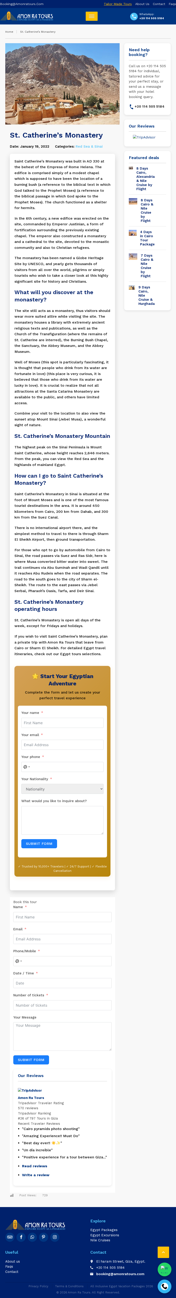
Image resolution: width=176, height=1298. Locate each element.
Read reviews (34, 1166)
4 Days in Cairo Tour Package (147, 238)
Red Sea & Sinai (89, 146)
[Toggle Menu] (91, 16)
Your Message (24, 1017)
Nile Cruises (100, 1240)
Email (17, 929)
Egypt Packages (104, 1230)
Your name (30, 713)
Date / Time (23, 973)
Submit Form (31, 1060)
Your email (30, 735)
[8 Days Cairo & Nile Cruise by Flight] (133, 210)
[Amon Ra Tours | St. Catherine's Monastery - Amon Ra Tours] (26, 16)
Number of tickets (28, 995)
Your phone (31, 757)
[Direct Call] (164, 1284)
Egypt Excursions (104, 1235)
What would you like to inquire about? (54, 801)
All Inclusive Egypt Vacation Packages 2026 (121, 1286)
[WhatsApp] (164, 1267)
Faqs (172, 4)
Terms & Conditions (69, 1286)
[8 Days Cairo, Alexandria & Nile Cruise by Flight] (131, 178)
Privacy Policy (38, 1286)
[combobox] (18, 961)
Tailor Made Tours (118, 4)
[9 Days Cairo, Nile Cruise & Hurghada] (132, 295)
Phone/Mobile (24, 951)
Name (18, 907)
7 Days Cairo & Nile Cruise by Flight (147, 265)
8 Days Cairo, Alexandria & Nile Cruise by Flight (145, 178)
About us (142, 4)
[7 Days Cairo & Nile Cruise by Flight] (133, 265)
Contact (159, 4)
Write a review (35, 1175)
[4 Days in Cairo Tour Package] (133, 238)
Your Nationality (34, 779)
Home (9, 31)
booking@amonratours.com (22, 4)
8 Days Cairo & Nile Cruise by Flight (147, 210)
